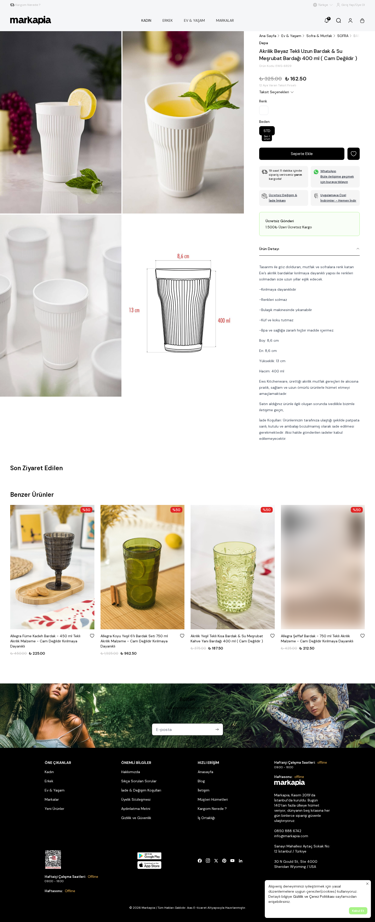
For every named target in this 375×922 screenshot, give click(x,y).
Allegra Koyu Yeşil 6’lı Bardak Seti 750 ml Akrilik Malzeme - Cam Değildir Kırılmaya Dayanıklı (134, 641)
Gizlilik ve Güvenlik (136, 817)
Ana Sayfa (267, 35)
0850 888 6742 (287, 831)
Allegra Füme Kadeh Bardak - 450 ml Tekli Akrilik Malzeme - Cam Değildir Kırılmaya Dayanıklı (45, 641)
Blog (201, 781)
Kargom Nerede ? (212, 808)
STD (267, 131)
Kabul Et (358, 911)
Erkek (49, 781)
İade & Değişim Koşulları (141, 790)
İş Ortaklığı (206, 817)
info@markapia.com (291, 836)
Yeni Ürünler (54, 808)
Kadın (49, 772)
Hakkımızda (130, 772)
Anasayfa (205, 772)
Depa (263, 43)
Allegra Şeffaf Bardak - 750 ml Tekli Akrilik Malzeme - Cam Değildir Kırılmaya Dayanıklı (317, 638)
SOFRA (342, 35)
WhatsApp (328, 171)
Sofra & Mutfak (319, 35)
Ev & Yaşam (291, 35)
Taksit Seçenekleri (274, 92)
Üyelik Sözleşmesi (136, 799)
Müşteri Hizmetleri (213, 799)
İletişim (203, 790)
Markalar (52, 799)
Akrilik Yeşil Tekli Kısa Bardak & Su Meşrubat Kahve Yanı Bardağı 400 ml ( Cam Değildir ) (227, 638)
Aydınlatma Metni (135, 808)
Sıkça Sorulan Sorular (139, 781)
